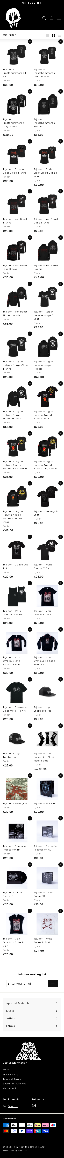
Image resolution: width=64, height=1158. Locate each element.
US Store (35, 2)
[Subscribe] (53, 984)
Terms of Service (12, 1079)
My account (9, 1088)
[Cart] (51, 18)
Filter (12, 35)
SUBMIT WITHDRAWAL (14, 1083)
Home (6, 1069)
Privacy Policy (10, 1074)
